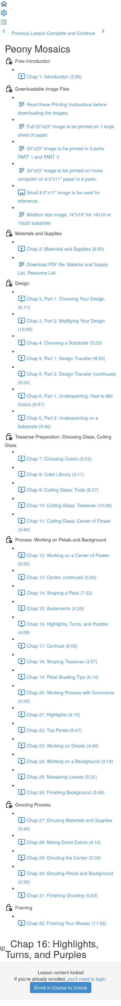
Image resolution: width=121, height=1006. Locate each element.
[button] (4, 6)
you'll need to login (86, 979)
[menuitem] (4, 15)
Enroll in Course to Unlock (60, 987)
